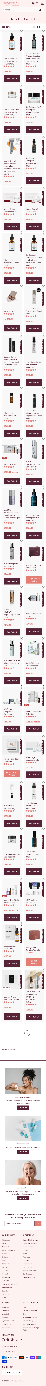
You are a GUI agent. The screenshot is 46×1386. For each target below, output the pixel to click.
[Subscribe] (38, 1223)
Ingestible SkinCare (30, 1240)
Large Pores (27, 1263)
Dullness (26, 1260)
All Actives (6, 1307)
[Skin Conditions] (23, 1172)
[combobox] (23, 9)
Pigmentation (28, 1246)
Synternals (6, 1294)
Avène (4, 1253)
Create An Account (30, 1310)
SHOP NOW (23, 1107)
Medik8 (5, 1274)
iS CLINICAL (6, 1270)
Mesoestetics (7, 1277)
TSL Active (6, 1240)
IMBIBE (5, 1267)
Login (25, 1307)
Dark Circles (27, 1267)
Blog (24, 1314)
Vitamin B (5, 1314)
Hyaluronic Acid (8, 1320)
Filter (8, 27)
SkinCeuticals (7, 1287)
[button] (9, 66)
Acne (25, 1253)
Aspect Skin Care (8, 1250)
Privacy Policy (28, 1320)
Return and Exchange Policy (31, 1328)
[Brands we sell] (23, 1128)
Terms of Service (29, 1324)
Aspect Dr (5, 1246)
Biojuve (5, 1257)
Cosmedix (6, 1263)
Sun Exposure (28, 1274)
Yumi (4, 1297)
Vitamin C (5, 1317)
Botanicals (6, 1327)
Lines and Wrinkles (30, 1243)
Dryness (26, 1250)
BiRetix (4, 1260)
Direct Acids (6, 1324)
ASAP (4, 1243)
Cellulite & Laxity (29, 1277)
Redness (26, 1257)
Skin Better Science (9, 1284)
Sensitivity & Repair (30, 1270)
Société (5, 1291)
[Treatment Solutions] (23, 1081)
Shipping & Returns (30, 1317)
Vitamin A (5, 1310)
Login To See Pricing (34, 579)
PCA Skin (5, 1280)
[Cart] (37, 3)
